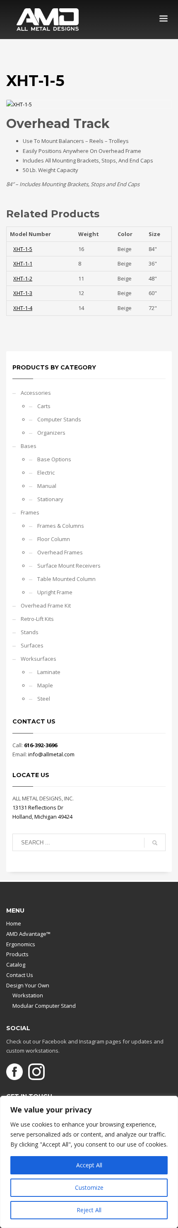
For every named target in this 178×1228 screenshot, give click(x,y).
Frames (30, 512)
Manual (46, 486)
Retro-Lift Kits (37, 619)
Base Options (54, 459)
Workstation (27, 995)
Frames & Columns (60, 525)
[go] (155, 842)
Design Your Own (27, 985)
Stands (29, 632)
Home (13, 923)
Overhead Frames (60, 552)
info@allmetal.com (51, 754)
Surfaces (32, 645)
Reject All (89, 1210)
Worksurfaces (38, 658)
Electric (46, 472)
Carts (44, 406)
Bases (28, 446)
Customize (89, 1187)
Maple (45, 685)
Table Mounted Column (66, 579)
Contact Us (19, 975)
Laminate (48, 672)
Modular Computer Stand (44, 1005)
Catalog (15, 964)
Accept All (89, 1165)
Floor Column (53, 539)
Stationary (50, 499)
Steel (43, 698)
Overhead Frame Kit (46, 605)
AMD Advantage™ (28, 934)
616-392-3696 (40, 745)
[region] (89, 1162)
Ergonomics (20, 944)
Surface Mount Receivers (69, 565)
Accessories (36, 392)
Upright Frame (54, 592)
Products (17, 954)
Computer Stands (59, 419)
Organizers (51, 432)
